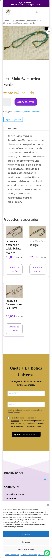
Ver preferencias (26, 549)
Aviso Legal (42, 555)
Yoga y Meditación (18, 20)
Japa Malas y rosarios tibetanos (26, 111)
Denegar (26, 542)
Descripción (12, 128)
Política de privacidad (29, 555)
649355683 (26, 2)
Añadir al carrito (25, 101)
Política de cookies (12, 555)
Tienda (6, 20)
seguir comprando (13, 119)
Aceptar (26, 534)
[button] (48, 504)
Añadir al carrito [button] (14, 269)
